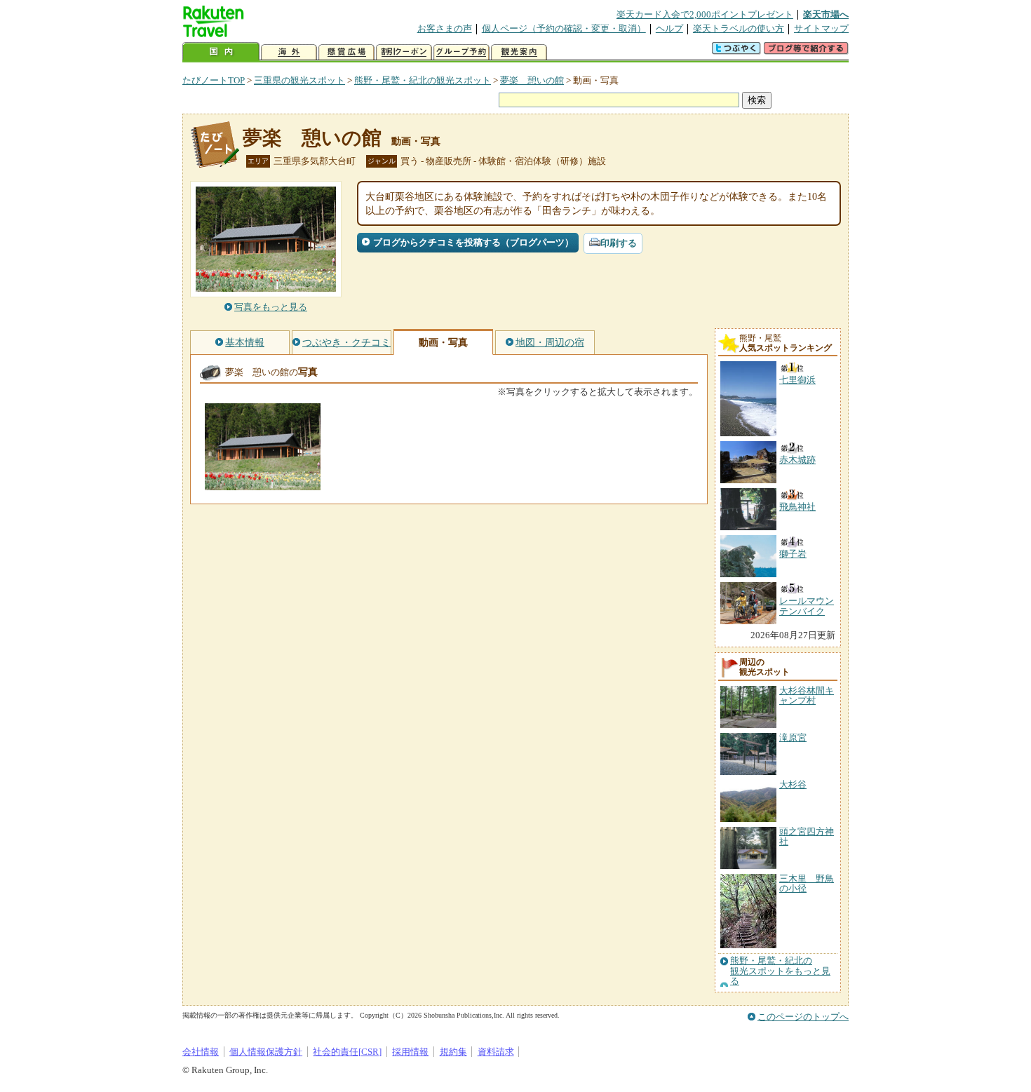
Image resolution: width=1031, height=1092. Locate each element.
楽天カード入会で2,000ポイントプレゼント (704, 14)
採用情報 (410, 1051)
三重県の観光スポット (299, 80)
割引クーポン (404, 52)
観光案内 (519, 52)
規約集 (453, 1051)
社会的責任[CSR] (347, 1051)
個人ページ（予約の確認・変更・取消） (564, 28)
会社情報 (200, 1051)
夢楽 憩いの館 (532, 80)
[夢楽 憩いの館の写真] (263, 484)
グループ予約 (461, 52)
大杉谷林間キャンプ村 (806, 695)
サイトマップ (821, 28)
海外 (289, 52)
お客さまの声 (444, 28)
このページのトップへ (803, 1016)
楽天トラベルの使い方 (738, 28)
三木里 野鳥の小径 (806, 883)
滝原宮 (793, 737)
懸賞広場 (346, 52)
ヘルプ (669, 28)
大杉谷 (793, 784)
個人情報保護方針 (265, 1051)
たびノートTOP (213, 80)
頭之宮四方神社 (806, 836)
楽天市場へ (826, 14)
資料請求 (496, 1051)
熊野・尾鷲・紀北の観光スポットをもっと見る (780, 971)
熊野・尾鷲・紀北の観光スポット (422, 80)
